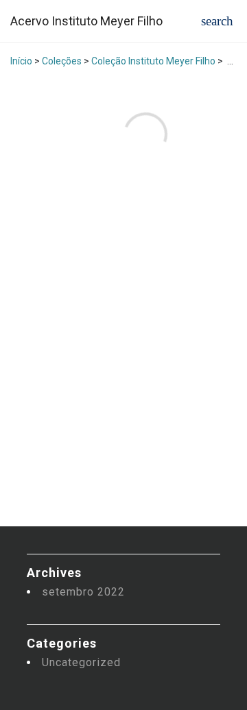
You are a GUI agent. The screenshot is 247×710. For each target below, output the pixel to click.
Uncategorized (81, 662)
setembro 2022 (83, 591)
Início (21, 61)
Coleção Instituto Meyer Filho (153, 61)
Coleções (62, 61)
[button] (217, 21)
